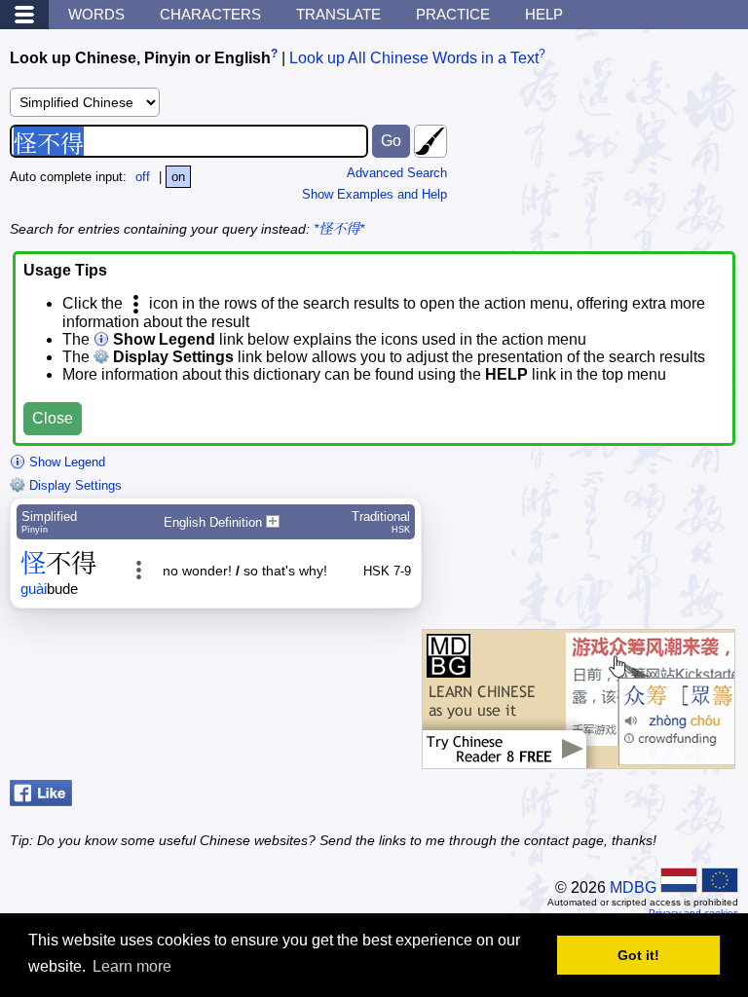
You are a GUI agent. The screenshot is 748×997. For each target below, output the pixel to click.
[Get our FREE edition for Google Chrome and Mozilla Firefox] (578, 759)
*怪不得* (339, 229)
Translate (338, 14)
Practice (453, 14)
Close (52, 418)
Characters (210, 14)
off (142, 176)
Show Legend (65, 462)
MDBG (633, 887)
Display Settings (73, 485)
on (178, 176)
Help (544, 14)
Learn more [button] (132, 966)
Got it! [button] (638, 955)
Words (96, 14)
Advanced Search (397, 173)
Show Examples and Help (374, 194)
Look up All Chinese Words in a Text (414, 58)
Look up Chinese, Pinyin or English (140, 58)
